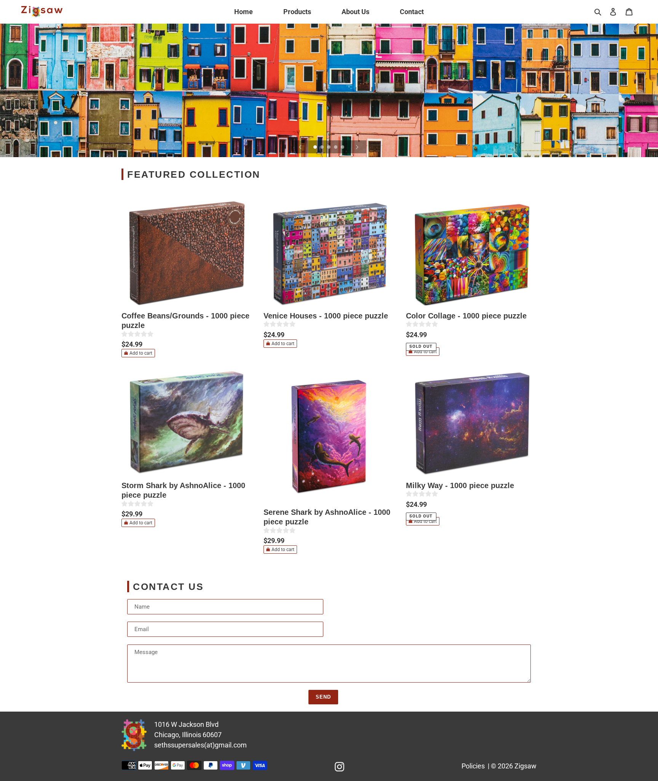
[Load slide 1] (315, 147)
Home (243, 12)
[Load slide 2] (322, 147)
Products (297, 12)
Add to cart (140, 353)
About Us (355, 12)
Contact (412, 12)
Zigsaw (525, 766)
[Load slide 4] (336, 147)
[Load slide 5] (343, 147)
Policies (473, 766)
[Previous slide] (300, 146)
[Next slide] (357, 146)
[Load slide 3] (329, 147)
